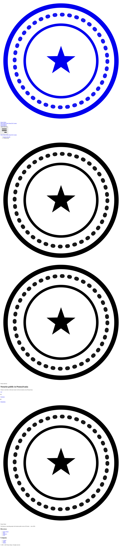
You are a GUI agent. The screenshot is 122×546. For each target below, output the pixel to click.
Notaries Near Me (6, 137)
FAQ (12, 123)
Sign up (5, 124)
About (10, 123)
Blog (7, 123)
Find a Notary (3, 123)
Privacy (4, 542)
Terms (4, 541)
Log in (2, 124)
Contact (15, 123)
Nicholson (3, 396)
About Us (5, 534)
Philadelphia (3, 401)
